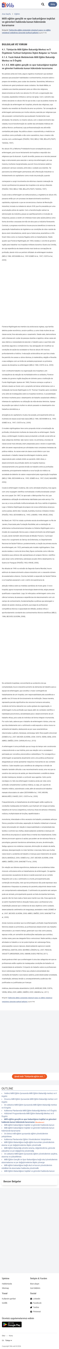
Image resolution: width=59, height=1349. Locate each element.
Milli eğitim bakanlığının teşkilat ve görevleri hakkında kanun (29, 1125)
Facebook (37, 1303)
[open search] (43, 4)
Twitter (36, 1307)
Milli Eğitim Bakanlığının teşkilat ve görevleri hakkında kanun (29, 1171)
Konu (11, 1336)
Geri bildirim (35, 1288)
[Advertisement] (29, 293)
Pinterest (37, 1311)
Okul (3, 1336)
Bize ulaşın (34, 1284)
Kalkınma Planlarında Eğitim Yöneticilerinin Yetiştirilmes (27, 1139)
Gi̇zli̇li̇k (4, 1303)
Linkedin (36, 1299)
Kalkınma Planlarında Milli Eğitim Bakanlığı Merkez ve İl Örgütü (30, 1110)
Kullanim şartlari (9, 1299)
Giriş (53, 4)
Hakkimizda (7, 1284)
